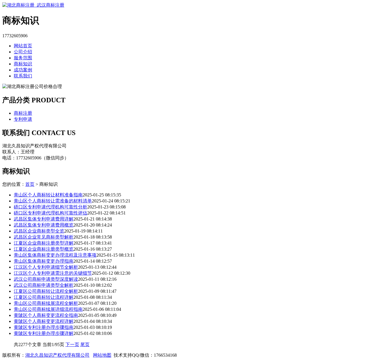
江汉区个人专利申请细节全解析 (46, 267)
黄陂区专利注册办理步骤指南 (43, 327)
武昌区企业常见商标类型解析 (43, 237)
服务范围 (23, 57)
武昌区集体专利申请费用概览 (43, 225)
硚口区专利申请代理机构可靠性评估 (50, 212)
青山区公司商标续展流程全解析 (46, 303)
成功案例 (23, 69)
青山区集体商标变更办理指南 (43, 261)
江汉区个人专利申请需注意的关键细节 (53, 273)
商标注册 (23, 113)
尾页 (85, 344)
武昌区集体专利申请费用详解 (43, 218)
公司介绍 (23, 51)
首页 (29, 184)
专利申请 (23, 119)
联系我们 (23, 75)
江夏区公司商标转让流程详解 (43, 297)
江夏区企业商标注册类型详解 (43, 243)
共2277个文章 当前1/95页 (39, 344)
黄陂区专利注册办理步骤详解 (43, 333)
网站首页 (23, 45)
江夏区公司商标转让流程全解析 (46, 291)
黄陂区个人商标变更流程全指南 (46, 315)
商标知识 (23, 63)
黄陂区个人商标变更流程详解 (43, 321)
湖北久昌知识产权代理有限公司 (57, 355)
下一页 (72, 344)
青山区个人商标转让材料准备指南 (48, 194)
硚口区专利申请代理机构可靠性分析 (50, 206)
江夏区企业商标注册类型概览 (43, 249)
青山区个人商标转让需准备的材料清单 (53, 200)
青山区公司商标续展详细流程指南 (48, 309)
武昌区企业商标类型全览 (39, 231)
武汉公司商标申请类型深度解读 (46, 279)
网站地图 (102, 355)
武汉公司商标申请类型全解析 (43, 285)
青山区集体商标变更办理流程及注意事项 (55, 255)
